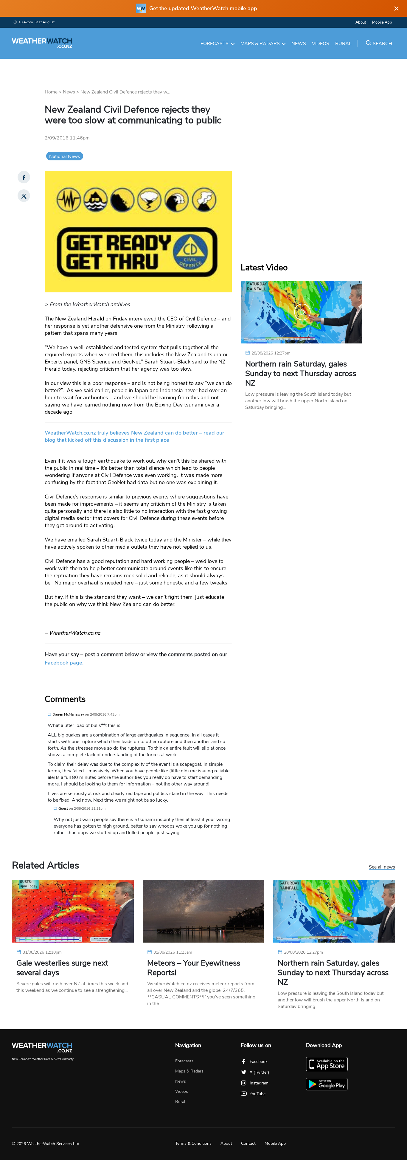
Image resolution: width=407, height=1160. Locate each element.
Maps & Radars (260, 43)
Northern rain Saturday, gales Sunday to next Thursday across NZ (300, 373)
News (298, 43)
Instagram (259, 1083)
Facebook (259, 1061)
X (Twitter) (259, 1072)
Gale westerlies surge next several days (62, 968)
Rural (343, 43)
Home (51, 92)
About (360, 22)
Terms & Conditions (193, 1143)
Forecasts (215, 43)
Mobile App (382, 22)
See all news (382, 867)
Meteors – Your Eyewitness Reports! (193, 968)
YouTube (257, 1094)
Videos (320, 43)
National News (64, 156)
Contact (248, 1143)
